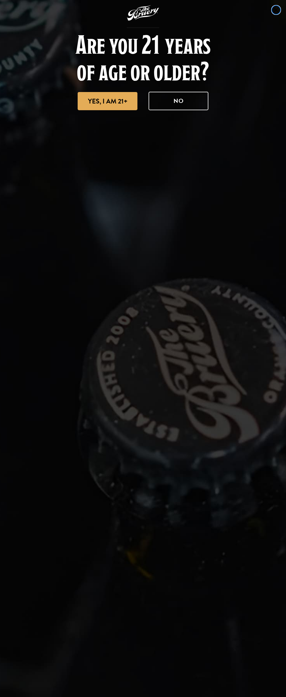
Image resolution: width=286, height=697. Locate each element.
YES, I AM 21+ (107, 101)
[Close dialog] (276, 10)
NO (178, 100)
